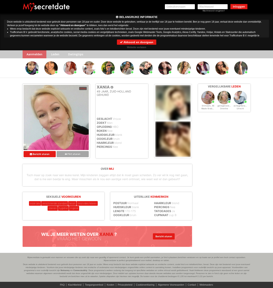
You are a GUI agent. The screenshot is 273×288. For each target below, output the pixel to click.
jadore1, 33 (240, 76)
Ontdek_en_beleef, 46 (165, 76)
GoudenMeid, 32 (70, 76)
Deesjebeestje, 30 (127, 76)
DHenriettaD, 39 (51, 76)
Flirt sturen (73, 154)
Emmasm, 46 (208, 105)
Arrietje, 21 (108, 76)
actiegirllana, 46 (241, 105)
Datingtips (75, 54)
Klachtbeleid (75, 284)
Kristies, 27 (146, 76)
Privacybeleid (125, 284)
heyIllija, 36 (32, 76)
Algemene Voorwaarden (171, 284)
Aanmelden (34, 54)
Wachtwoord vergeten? (213, 10)
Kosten (110, 284)
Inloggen (239, 6)
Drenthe (224, 108)
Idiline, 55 (222, 76)
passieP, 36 (89, 76)
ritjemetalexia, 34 (203, 76)
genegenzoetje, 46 (226, 105)
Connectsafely (80, 270)
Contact (192, 284)
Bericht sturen (40, 154)
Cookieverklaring (145, 284)
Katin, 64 (183, 76)
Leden (55, 54)
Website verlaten (136, 47)
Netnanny (65, 270)
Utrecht (240, 108)
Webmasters (206, 284)
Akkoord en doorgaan (138, 42)
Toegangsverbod (94, 284)
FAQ (62, 284)
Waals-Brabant (208, 108)
